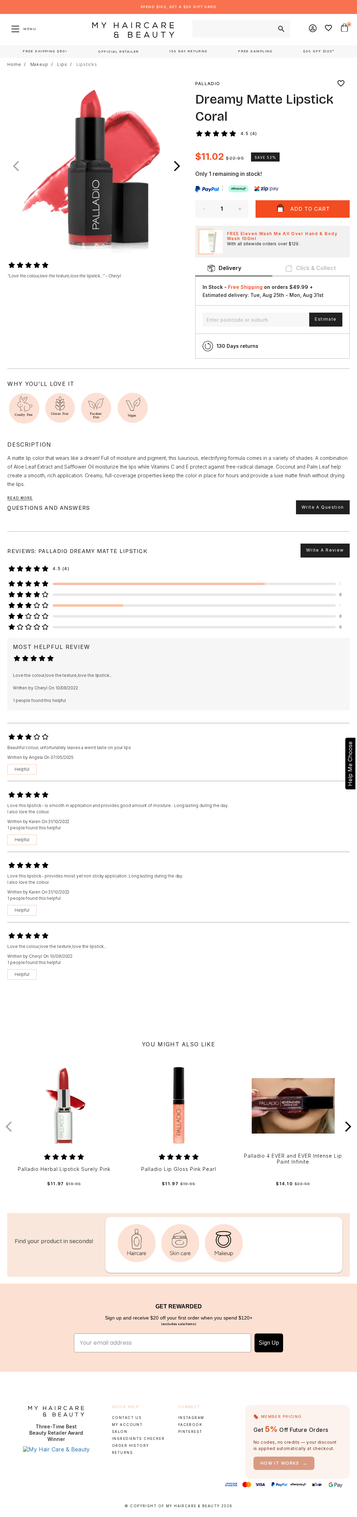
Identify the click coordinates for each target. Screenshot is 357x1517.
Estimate (325, 319)
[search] (281, 29)
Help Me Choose (350, 763)
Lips (62, 64)
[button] (177, 166)
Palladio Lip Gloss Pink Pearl (178, 1169)
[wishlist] (341, 84)
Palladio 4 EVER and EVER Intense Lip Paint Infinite (293, 1159)
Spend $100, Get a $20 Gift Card (178, 7)
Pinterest (190, 1431)
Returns (122, 1452)
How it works (284, 1463)
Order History (130, 1445)
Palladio (207, 83)
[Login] (313, 29)
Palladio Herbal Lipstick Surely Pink (64, 1169)
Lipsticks (86, 64)
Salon (119, 1431)
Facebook (190, 1424)
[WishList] (329, 29)
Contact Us (127, 1417)
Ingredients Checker (138, 1438)
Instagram (191, 1417)
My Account (127, 1424)
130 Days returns (237, 346)
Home (14, 64)
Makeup (39, 64)
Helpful (22, 769)
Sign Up (269, 1343)
